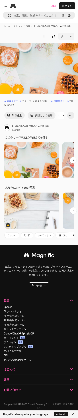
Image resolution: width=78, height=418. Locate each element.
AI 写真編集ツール (60, 101)
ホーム (7, 25)
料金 (54, 6)
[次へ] (63, 115)
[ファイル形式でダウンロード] (70, 36)
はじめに (9, 369)
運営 (6, 379)
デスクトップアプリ (18, 346)
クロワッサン (44, 235)
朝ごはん (63, 235)
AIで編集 (17, 115)
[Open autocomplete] (8, 15)
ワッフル (11, 235)
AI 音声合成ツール (14, 324)
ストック (18, 25)
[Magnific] (39, 256)
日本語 (39, 285)
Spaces (8, 307)
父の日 (27, 235)
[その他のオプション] (44, 36)
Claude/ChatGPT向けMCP (19, 333)
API (6, 355)
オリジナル (25, 48)
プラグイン (13, 342)
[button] (39, 285)
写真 (28, 25)
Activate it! (61, 414)
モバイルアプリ (12, 351)
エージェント (14, 338)
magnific (16, 129)
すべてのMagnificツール (17, 360)
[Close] (73, 414)
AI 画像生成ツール (13, 101)
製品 (6, 300)
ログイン (67, 6)
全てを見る (41, 137)
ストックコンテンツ (15, 329)
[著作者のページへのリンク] (7, 128)
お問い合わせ (12, 390)
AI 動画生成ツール (14, 320)
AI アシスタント (13, 311)
